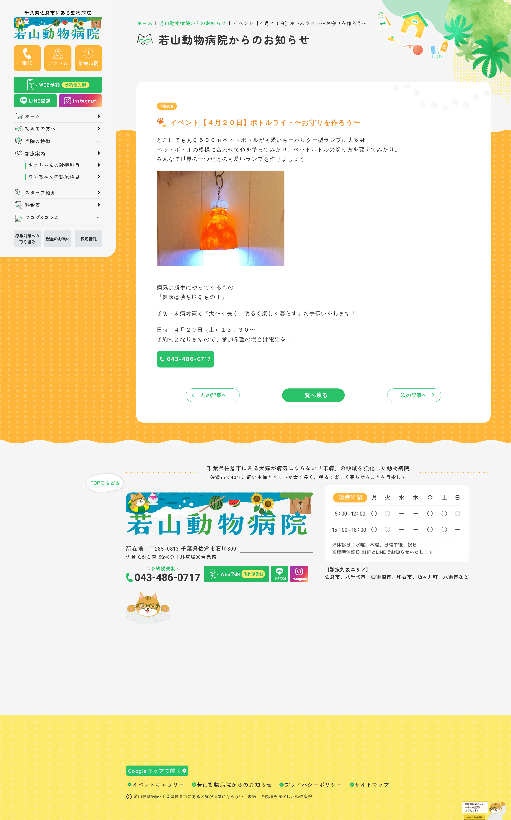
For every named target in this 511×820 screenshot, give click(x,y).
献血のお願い (58, 239)
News (166, 106)
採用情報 (89, 239)
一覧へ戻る (313, 395)
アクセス (58, 63)
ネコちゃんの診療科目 (54, 165)
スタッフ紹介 (40, 192)
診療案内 (35, 153)
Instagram (85, 100)
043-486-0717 (189, 359)
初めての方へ (40, 128)
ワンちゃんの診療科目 (54, 176)
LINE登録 (40, 100)
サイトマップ (372, 784)
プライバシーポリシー (313, 784)
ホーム (32, 116)
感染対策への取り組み (27, 239)
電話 (27, 63)
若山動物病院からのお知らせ (234, 784)
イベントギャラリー (158, 784)
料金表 (32, 205)
